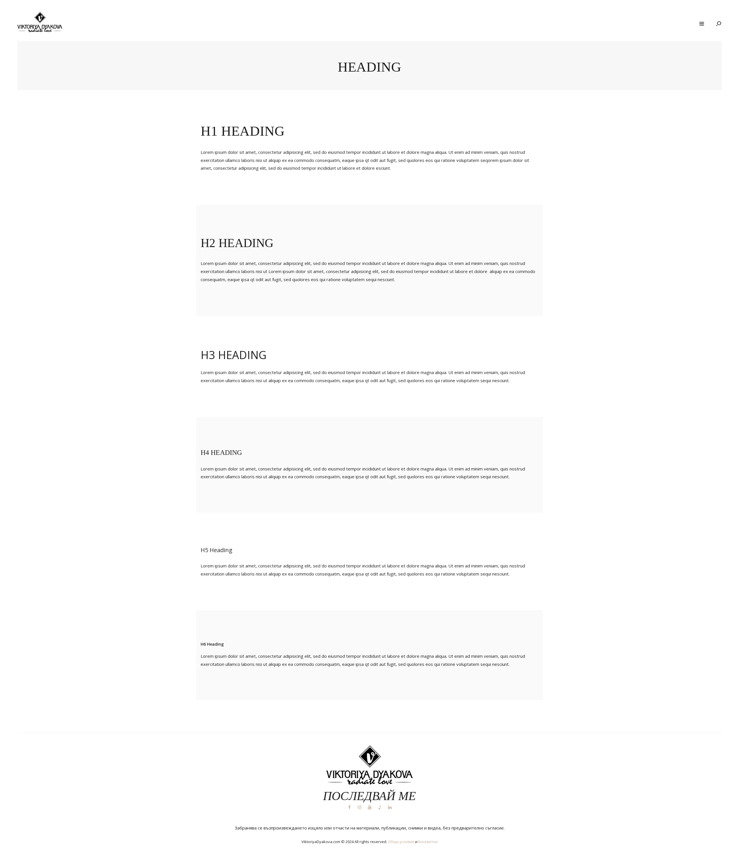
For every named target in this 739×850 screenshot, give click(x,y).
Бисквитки (428, 841)
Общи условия (401, 841)
